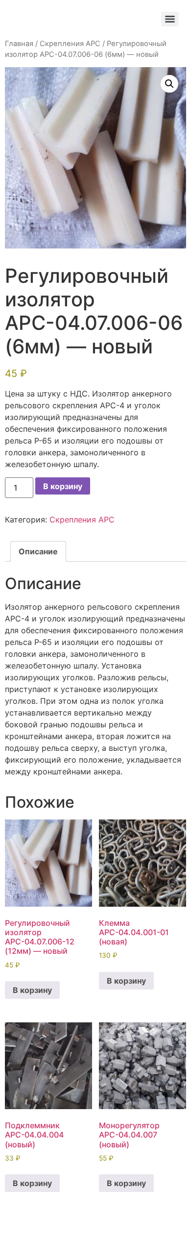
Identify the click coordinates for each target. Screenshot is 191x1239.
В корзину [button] (32, 990)
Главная (19, 43)
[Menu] (170, 19)
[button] (169, 84)
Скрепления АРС (70, 43)
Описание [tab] (38, 551)
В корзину (62, 486)
